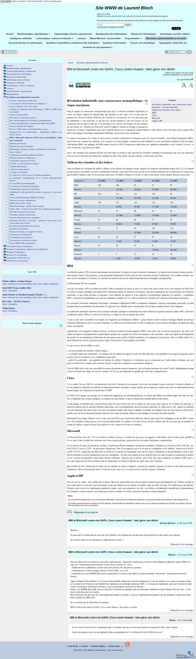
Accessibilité (6, 1)
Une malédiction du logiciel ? (21, 237)
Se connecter (10, 52)
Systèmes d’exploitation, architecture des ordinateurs (72, 43)
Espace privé (114, 646)
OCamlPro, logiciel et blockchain (22, 211)
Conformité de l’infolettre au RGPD (110, 27)
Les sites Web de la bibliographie (22, 183)
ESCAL (187, 657)
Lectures (81, 38)
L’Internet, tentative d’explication (22, 157)
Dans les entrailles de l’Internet (21, 126)
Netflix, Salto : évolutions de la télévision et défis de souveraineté (35, 209)
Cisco (154, 115)
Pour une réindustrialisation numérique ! (25, 217)
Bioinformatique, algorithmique (33, 34)
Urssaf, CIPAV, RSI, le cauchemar (22, 243)
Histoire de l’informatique (143, 34)
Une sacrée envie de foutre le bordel (23, 240)
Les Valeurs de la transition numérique (24, 186)
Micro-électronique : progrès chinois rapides (26, 206)
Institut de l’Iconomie (115, 117)
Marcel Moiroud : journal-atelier (105, 38)
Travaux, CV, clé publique (142, 43)
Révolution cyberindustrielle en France (24, 226)
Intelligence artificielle (21, 38)
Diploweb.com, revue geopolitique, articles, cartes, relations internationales (33, 284)
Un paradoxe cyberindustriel (20, 234)
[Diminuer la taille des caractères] (191, 87)
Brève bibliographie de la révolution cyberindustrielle (30, 120)
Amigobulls (181, 500)
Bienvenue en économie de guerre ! (23, 117)
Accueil (9, 34)
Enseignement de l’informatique (111, 34)
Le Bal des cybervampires (19, 169)
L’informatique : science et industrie (54, 38)
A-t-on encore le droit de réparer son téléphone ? (28, 103)
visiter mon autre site (125, 16)
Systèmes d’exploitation (18, 228)
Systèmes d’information (114, 43)
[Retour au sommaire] (146, 104)
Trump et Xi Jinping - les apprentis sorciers (26, 231)
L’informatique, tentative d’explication (24, 189)
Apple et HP (157, 120)
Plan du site (73, 646)
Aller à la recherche (35, 1)
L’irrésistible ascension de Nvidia (22, 160)
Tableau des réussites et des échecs (166, 109)
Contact (85, 646)
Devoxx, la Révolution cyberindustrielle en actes (28, 129)
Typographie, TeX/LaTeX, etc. (173, 43)
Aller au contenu (19, 1)
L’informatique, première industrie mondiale (26, 155)
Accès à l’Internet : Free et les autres (23, 106)
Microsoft (156, 118)
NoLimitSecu (12, 290)
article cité (97, 314)
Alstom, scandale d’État (18, 114)
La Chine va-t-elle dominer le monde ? (24, 163)
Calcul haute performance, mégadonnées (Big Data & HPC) (32, 123)
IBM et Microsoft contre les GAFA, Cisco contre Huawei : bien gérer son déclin (104, 607)
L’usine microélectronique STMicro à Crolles (26, 197)
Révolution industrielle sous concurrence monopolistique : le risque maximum (172, 105)
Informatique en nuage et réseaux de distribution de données (32, 149)
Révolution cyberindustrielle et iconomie (166, 38)
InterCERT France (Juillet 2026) (16, 287)
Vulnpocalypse (8, 308)
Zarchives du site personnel (98, 47)
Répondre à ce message (182, 544)
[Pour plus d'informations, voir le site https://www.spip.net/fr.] (191, 655)
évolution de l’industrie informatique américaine (168, 298)
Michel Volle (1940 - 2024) (20, 203)
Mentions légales (99, 646)
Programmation (133, 38)
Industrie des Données (18, 143)
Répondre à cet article (86, 512)
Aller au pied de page (52, 1)
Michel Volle (92, 117)
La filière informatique (18, 166)
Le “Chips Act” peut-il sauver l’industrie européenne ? (30, 175)
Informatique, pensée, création (175, 34)
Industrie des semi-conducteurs (21, 146)
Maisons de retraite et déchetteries (22, 200)
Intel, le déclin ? (15, 152)
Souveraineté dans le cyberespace (25, 43)
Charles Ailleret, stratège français (17, 281)
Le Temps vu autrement (18, 172)
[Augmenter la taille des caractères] (183, 87)
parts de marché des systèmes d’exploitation (101, 445)
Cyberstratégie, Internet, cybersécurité (73, 34)
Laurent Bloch (185, 80)
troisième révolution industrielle (131, 111)
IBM (154, 112)
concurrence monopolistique (95, 111)
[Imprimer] (71, 87)
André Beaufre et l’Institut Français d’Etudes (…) (24, 294)
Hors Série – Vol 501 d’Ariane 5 (16, 301)
